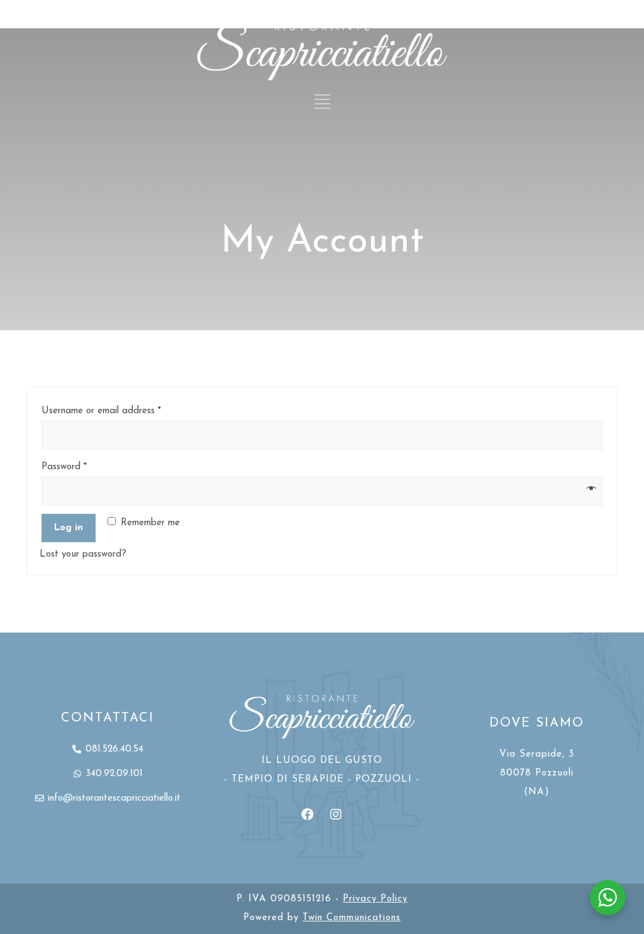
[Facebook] (307, 814)
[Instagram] (335, 814)
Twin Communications (352, 918)
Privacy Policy (375, 899)
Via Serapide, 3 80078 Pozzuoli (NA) (536, 773)
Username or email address (101, 411)
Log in (68, 528)
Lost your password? (83, 554)
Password (64, 467)
